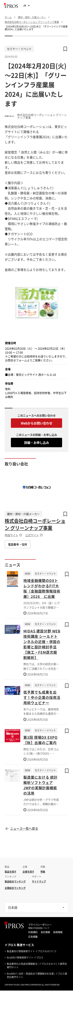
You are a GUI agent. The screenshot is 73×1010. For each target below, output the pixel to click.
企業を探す (28, 871)
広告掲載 (33, 936)
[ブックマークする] (65, 514)
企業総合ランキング (15, 888)
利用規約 (33, 932)
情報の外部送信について (39, 928)
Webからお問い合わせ (36, 423)
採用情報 (57, 932)
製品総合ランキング (15, 881)
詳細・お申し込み (36, 442)
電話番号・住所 (17, 544)
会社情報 (45, 932)
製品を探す (10, 871)
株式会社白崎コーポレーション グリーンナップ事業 (35, 524)
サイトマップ (39, 881)
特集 (42, 871)
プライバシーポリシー (40, 924)
